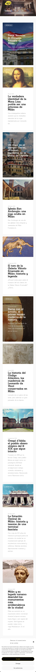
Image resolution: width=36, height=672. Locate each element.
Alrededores (9, 411)
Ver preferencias (18, 668)
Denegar (18, 663)
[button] (33, 642)
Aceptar (18, 659)
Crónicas (8, 25)
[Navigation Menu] (30, 3)
